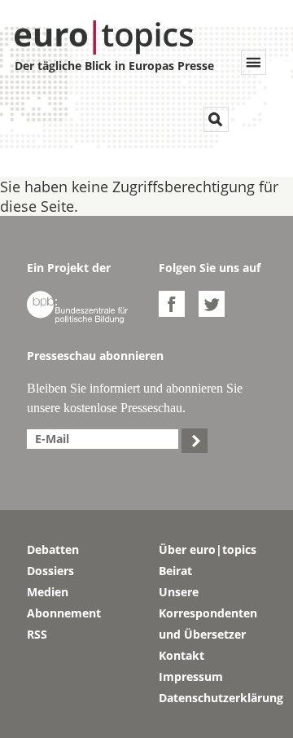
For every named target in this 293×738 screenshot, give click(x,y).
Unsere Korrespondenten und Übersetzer (208, 613)
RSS (37, 634)
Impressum (191, 676)
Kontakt (181, 655)
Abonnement (64, 613)
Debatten (53, 549)
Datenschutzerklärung (212, 697)
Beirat (175, 570)
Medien (47, 592)
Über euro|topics (207, 549)
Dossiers (50, 570)
